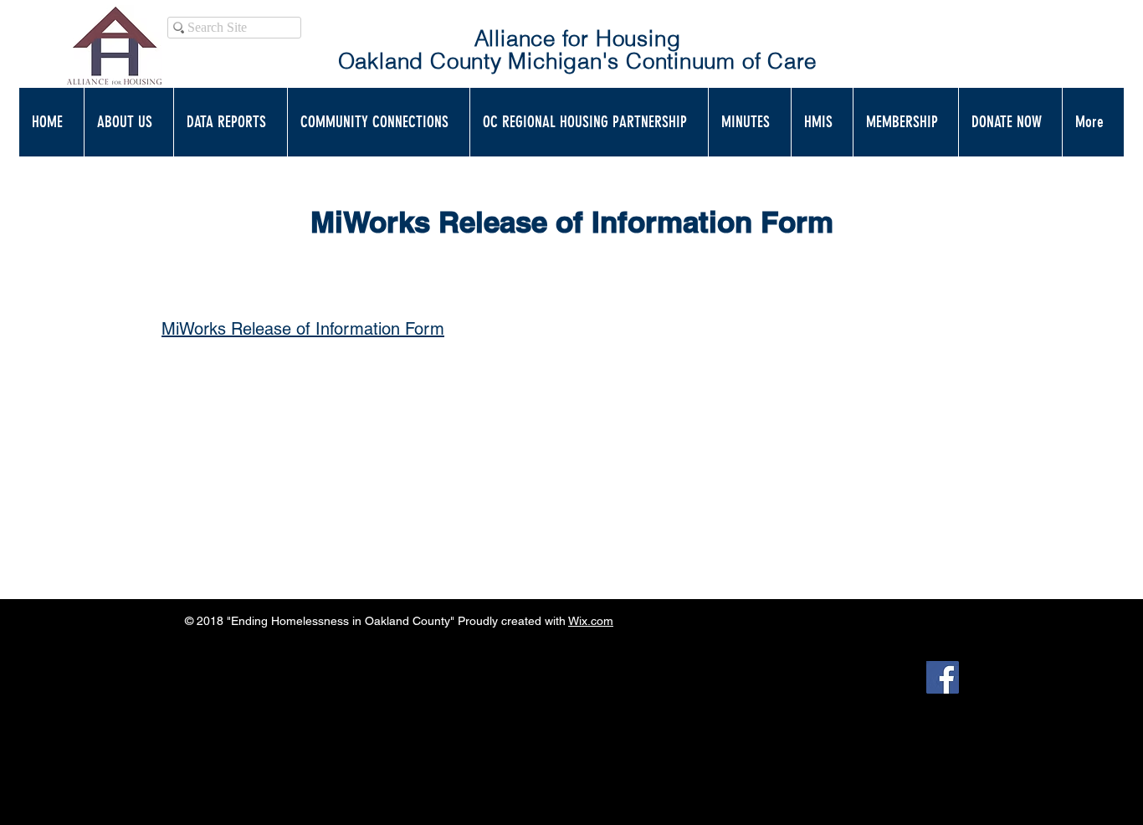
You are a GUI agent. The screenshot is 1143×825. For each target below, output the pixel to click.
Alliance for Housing (577, 38)
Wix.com (590, 621)
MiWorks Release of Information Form (302, 329)
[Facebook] (942, 677)
